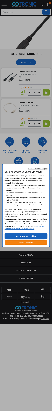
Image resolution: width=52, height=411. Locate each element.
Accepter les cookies (26, 236)
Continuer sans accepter (37, 168)
